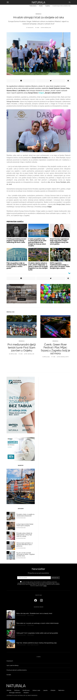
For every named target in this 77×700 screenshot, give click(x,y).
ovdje (44, 585)
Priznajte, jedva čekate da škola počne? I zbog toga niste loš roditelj (24, 534)
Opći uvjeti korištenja (12, 665)
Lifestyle (52, 690)
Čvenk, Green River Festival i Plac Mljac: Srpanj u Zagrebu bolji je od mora (55, 349)
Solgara (41, 93)
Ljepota (45, 690)
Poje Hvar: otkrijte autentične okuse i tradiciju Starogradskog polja (36, 643)
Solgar (49, 207)
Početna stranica (33, 5)
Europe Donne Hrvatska (40, 158)
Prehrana (17, 690)
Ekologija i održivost (14, 692)
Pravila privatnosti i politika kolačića (17, 670)
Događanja (47, 5)
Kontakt (9, 674)
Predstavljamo (22, 287)
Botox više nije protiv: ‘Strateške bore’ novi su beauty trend (34, 613)
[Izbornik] (8, 2)
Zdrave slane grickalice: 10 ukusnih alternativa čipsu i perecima (24, 544)
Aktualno (41, 5)
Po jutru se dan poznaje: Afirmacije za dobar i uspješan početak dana (25, 554)
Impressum (10, 661)
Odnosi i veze (36, 690)
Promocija (55, 287)
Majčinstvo (61, 690)
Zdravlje (9, 690)
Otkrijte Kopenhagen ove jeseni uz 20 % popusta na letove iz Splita (20, 483)
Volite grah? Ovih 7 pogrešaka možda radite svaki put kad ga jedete (37, 633)
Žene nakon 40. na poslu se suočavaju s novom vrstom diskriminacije (37, 623)
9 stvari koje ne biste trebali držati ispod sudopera (24, 524)
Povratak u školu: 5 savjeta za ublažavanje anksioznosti (25, 515)
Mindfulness (26, 690)
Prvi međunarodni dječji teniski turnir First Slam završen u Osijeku (22, 347)
